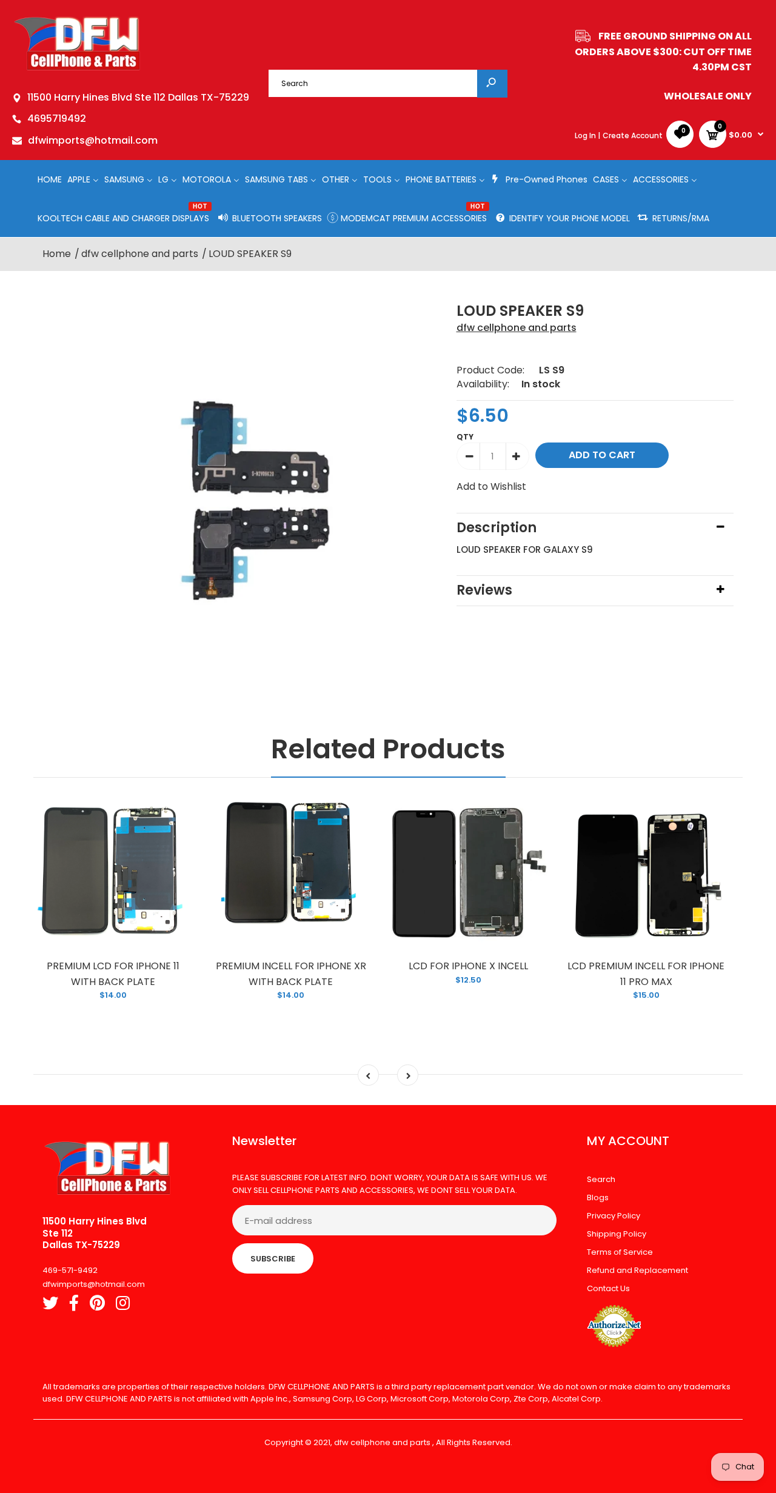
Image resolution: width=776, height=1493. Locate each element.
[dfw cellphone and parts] (77, 69)
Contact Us (608, 1288)
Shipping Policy (616, 1234)
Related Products (388, 749)
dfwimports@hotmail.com (93, 140)
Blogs (598, 1197)
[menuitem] (49, 179)
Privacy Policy (613, 1215)
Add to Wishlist (491, 486)
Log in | (587, 135)
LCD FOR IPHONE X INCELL (468, 966)
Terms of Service (620, 1252)
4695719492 (56, 118)
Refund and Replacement (637, 1270)
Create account (633, 135)
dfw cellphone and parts (517, 328)
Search (601, 1179)
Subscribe (272, 1258)
